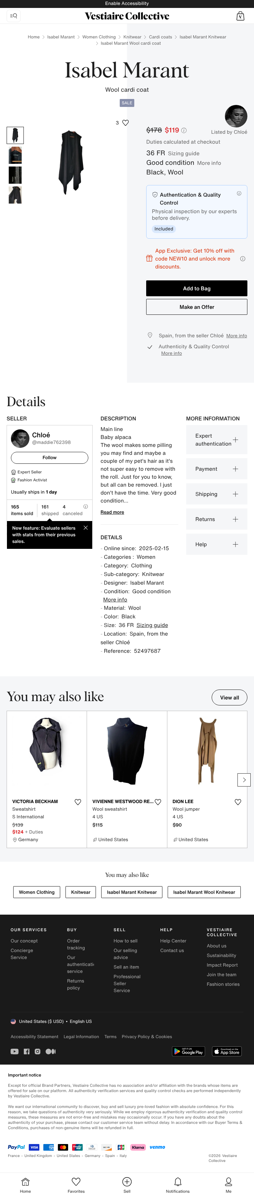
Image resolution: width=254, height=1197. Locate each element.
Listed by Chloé (229, 132)
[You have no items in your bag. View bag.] (240, 16)
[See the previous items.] (10, 780)
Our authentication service (83, 964)
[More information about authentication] (239, 193)
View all (229, 697)
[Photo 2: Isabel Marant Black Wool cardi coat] (15, 155)
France (14, 1155)
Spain (110, 1155)
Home (34, 37)
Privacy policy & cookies (147, 1036)
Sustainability (221, 955)
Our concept (24, 940)
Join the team (221, 974)
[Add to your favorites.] (78, 802)
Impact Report (222, 965)
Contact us (172, 950)
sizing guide (183, 153)
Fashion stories (223, 984)
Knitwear (132, 37)
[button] (240, 16)
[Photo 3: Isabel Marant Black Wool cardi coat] (15, 175)
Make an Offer (197, 307)
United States (68, 1155)
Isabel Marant (61, 37)
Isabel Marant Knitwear (203, 37)
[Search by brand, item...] (14, 16)
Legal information (81, 1036)
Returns (205, 519)
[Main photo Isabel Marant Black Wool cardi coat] (15, 135)
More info (209, 163)
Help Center (173, 940)
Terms (110, 1036)
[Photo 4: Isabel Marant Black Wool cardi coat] (15, 195)
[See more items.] (244, 780)
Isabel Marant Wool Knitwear (204, 892)
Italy (123, 1155)
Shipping (206, 494)
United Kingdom (38, 1155)
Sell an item (126, 967)
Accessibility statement (34, 1036)
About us (216, 945)
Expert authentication (213, 440)
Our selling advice (125, 954)
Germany (93, 1155)
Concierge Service (22, 954)
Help (201, 544)
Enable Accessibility (127, 3)
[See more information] (242, 259)
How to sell (126, 940)
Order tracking (76, 944)
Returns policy (75, 984)
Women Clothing (99, 37)
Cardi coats (160, 37)
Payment (206, 469)
